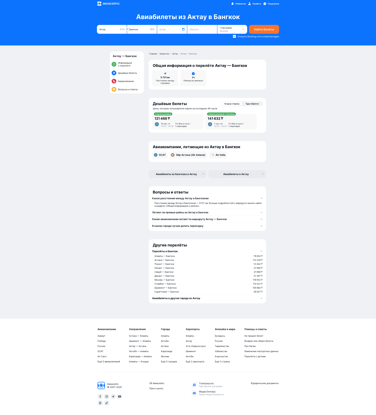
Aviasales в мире (225, 329)
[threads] (100, 403)
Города (165, 329)
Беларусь (220, 335)
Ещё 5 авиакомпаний (109, 361)
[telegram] (113, 396)
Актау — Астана (137, 346)
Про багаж (250, 346)
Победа (102, 341)
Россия (101, 346)
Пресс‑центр (156, 388)
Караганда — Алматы (140, 356)
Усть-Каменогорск (196, 346)
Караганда (166, 351)
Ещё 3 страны (222, 361)
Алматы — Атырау (139, 361)
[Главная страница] (108, 3)
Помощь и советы (255, 329)
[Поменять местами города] (127, 29)
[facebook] (100, 396)
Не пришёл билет (253, 335)
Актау (189, 341)
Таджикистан (222, 346)
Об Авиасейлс (156, 383)
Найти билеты (264, 29)
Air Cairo (102, 356)
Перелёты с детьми (255, 356)
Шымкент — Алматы (140, 341)
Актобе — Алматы (138, 351)
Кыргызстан (221, 356)
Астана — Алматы (138, 335)
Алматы (165, 335)
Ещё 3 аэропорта (195, 361)
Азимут (101, 335)
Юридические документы (264, 383)
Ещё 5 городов (169, 361)
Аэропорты (193, 329)
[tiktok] (106, 403)
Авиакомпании (107, 329)
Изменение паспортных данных (261, 351)
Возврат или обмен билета (258, 341)
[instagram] (106, 396)
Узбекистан (221, 351)
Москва (165, 356)
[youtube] (119, 396)
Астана (164, 346)
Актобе (165, 341)
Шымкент (191, 351)
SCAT (100, 351)
